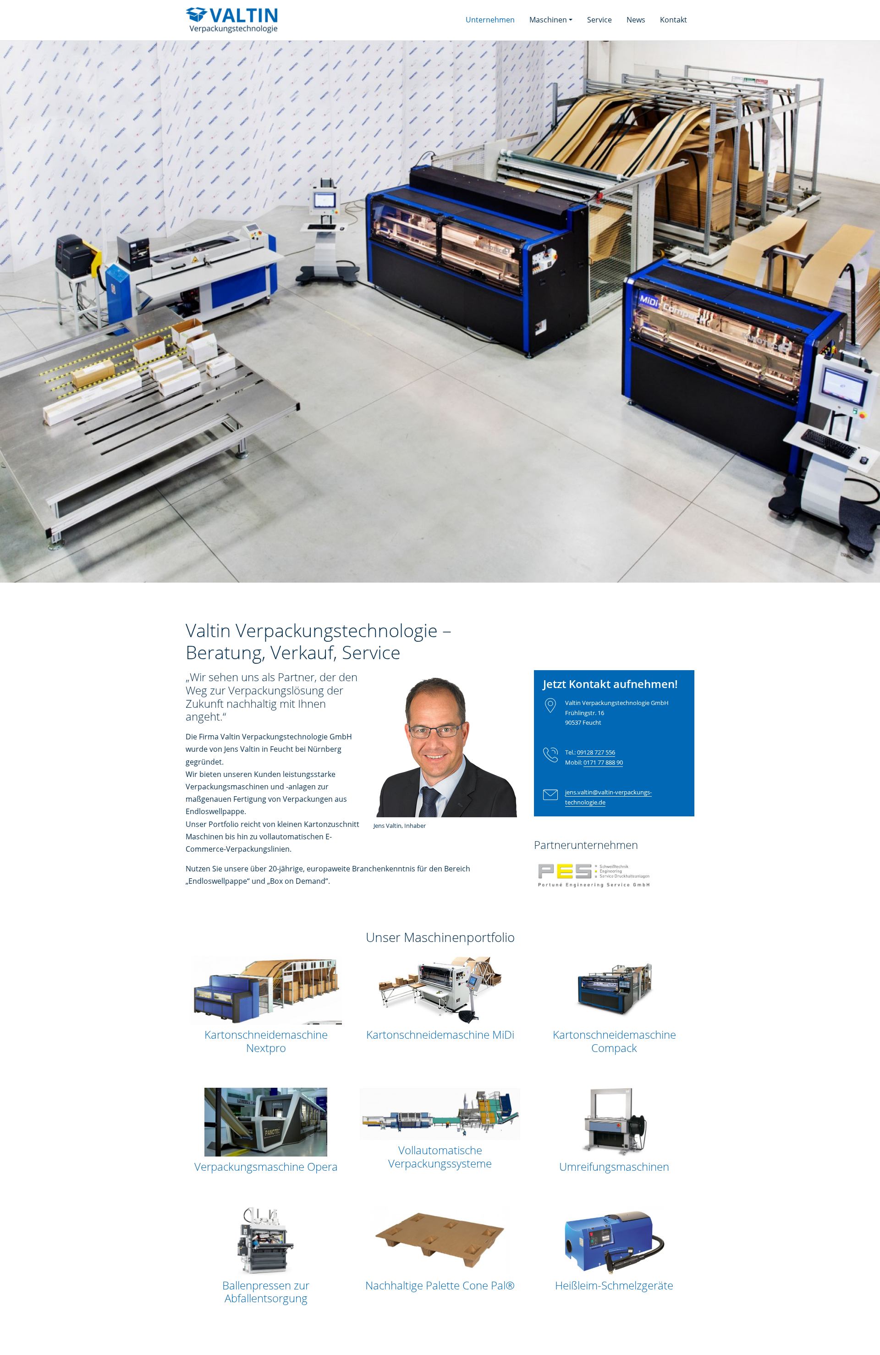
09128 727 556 (596, 752)
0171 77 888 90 (603, 762)
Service (599, 20)
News (636, 20)
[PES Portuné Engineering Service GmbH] (594, 882)
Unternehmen (494, 20)
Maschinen (548, 20)
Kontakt (673, 20)
